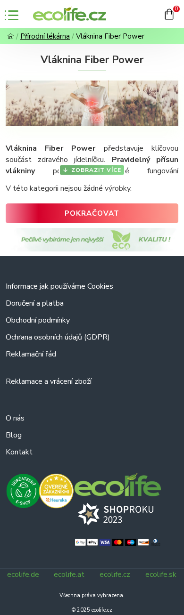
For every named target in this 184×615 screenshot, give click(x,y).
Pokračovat (92, 213)
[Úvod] (10, 36)
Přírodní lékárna (45, 36)
